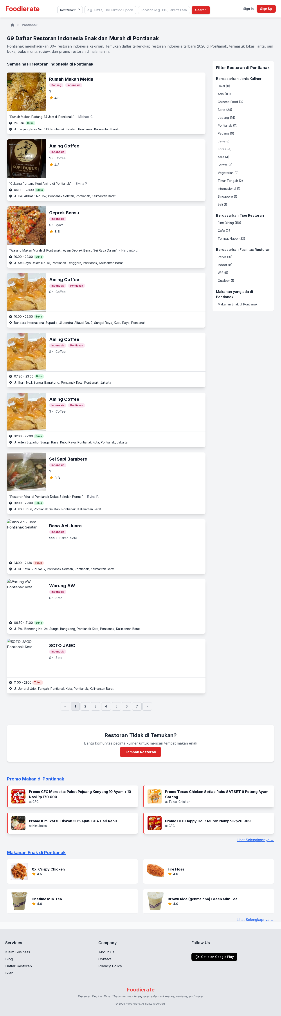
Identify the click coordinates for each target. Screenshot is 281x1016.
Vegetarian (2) (228, 173)
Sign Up (266, 9)
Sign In (248, 9)
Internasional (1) (229, 188)
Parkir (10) (225, 257)
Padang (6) (226, 133)
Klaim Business (17, 952)
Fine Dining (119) (229, 223)
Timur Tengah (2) (230, 181)
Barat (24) (225, 110)
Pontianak (30, 25)
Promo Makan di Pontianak (35, 779)
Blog (9, 959)
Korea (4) (225, 149)
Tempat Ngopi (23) (231, 238)
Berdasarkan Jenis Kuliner (239, 78)
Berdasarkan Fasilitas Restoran (243, 249)
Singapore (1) (227, 196)
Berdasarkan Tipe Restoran (240, 215)
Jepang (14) (226, 117)
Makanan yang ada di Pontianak (234, 294)
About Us (106, 952)
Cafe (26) (225, 230)
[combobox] (110, 10)
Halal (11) (224, 86)
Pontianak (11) (228, 125)
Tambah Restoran (140, 752)
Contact (104, 959)
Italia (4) (223, 157)
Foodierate (22, 9)
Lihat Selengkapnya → (255, 840)
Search (201, 10)
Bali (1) (222, 204)
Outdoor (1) (226, 280)
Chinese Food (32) (231, 102)
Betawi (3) (225, 165)
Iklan (9, 973)
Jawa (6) (224, 141)
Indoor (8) (225, 265)
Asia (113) (224, 94)
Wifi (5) (223, 273)
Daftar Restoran (18, 966)
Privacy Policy (110, 966)
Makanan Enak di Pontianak (238, 304)
